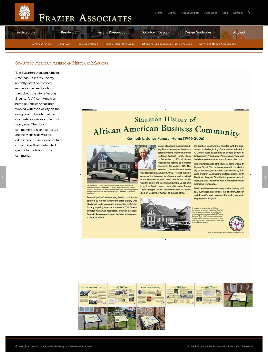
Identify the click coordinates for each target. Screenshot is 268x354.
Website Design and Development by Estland (72, 346)
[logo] (73, 12)
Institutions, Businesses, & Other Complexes (166, 43)
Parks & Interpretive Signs (119, 43)
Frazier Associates (38, 346)
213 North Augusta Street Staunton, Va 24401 (209, 346)
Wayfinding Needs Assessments (218, 43)
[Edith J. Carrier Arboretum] (265, 177)
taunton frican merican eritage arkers (61, 63)
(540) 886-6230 (244, 346)
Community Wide (41, 43)
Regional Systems (87, 43)
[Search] (249, 12)
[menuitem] (159, 12)
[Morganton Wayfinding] (3, 177)
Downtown (64, 43)
